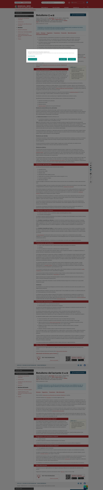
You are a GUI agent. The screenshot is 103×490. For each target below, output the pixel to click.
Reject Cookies (62, 59)
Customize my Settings (32, 59)
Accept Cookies (71, 59)
